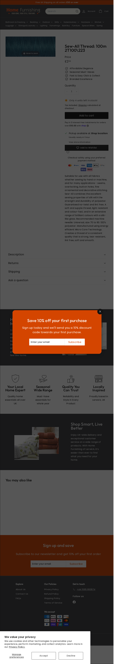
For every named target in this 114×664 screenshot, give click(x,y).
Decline (71, 655)
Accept (43, 655)
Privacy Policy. (17, 647)
